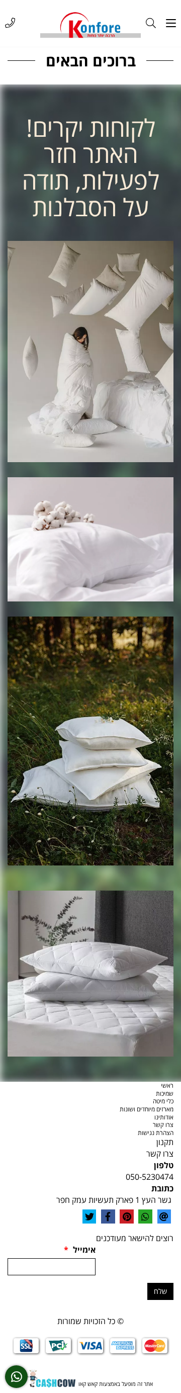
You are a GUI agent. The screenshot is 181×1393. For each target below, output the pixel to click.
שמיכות (164, 1093)
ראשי (167, 1085)
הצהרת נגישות (155, 1132)
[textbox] (90, 168)
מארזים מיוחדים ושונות (146, 1109)
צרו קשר (163, 1124)
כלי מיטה (163, 1101)
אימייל (80, 1249)
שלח (160, 1291)
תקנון (164, 1142)
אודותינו (163, 1117)
